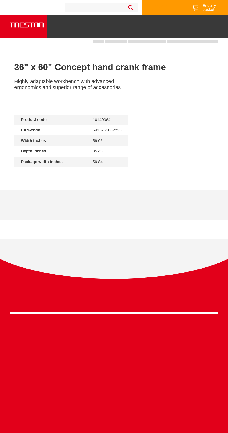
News (181, 18)
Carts (128, 32)
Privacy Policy (182, 298)
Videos (171, 345)
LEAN (119, 370)
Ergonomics (123, 357)
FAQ (169, 380)
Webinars (173, 352)
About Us (216, 18)
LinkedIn (205, 300)
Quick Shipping (126, 336)
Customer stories (179, 366)
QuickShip (215, 32)
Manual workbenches (79, 359)
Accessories (19, 373)
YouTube (213, 300)
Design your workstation (156, 7)
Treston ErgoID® (75, 404)
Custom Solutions (128, 350)
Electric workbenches (79, 352)
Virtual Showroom (128, 384)
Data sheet (39, 208)
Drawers (149, 32)
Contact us (45, 7)
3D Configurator (178, 332)
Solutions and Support (108, 18)
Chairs (193, 32)
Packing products (75, 345)
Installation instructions (90, 208)
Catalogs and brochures (185, 339)
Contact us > (129, 396)
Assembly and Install (78, 411)
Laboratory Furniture (78, 332)
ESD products (73, 339)
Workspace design (128, 343)
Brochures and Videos (151, 18)
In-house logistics (128, 377)
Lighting (171, 32)
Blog (197, 18)
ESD (118, 363)
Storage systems (107, 30)
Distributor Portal (179, 373)
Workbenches (80, 32)
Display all (30, 173)
